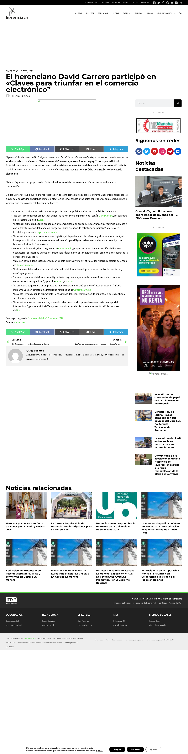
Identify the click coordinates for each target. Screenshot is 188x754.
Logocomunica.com (46, 232)
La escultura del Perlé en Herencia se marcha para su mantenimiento (168, 443)
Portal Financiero (120, 625)
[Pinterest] (163, 2)
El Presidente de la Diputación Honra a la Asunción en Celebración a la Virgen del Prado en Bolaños (160, 575)
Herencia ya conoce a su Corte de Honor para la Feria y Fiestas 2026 (25, 526)
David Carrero (106, 215)
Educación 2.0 (119, 621)
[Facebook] (154, 2)
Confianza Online (82, 289)
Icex (19, 310)
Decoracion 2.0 (12, 621)
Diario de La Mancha (157, 625)
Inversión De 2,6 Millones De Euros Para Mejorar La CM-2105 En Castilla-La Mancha (70, 573)
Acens (41, 219)
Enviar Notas (104, 2)
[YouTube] (172, 2)
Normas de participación (134, 640)
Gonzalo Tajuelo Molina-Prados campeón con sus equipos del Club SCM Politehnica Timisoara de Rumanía (168, 421)
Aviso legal (99, 640)
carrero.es (19, 322)
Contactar (134, 2)
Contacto (163, 603)
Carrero (59, 281)
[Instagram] (167, 2)
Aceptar (117, 749)
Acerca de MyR (175, 603)
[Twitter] (158, 2)
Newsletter (116, 2)
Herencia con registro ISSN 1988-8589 (159, 640)
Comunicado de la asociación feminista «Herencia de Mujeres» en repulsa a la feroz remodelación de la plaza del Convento (167, 464)
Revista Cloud (48, 625)
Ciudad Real (154, 621)
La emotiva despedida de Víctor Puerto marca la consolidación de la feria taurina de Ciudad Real (161, 528)
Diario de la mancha (172, 598)
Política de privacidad (114, 640)
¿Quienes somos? (91, 2)
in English (145, 2)
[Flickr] (176, 2)
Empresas (12, 71)
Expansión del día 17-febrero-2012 (45, 318)
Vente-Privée (65, 248)
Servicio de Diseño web (146, 603)
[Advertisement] (94, 43)
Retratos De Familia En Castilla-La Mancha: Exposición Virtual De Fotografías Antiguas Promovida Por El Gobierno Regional (115, 576)
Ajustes (153, 749)
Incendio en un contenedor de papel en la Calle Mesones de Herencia (167, 399)
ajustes (99, 750)
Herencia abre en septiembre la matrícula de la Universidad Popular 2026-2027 (115, 526)
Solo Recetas (83, 621)
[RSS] (180, 2)
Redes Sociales (48, 621)
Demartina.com (24, 265)
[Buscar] (178, 103)
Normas (125, 2)
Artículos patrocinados (124, 603)
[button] (173, 13)
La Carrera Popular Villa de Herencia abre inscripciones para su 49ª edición (71, 526)
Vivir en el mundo (85, 625)
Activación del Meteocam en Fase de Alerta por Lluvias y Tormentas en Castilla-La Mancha (23, 575)
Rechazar (135, 749)
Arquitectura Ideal (14, 625)
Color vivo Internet (29, 638)
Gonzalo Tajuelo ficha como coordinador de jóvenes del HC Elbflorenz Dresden (156, 215)
